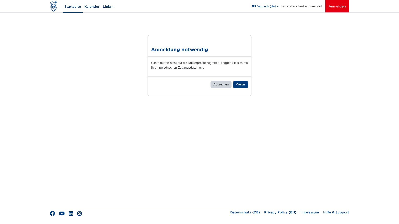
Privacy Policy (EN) (280, 212)
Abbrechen (221, 84)
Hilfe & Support (336, 212)
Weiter (240, 84)
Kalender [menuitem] (92, 6)
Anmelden (337, 6)
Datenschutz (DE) (245, 212)
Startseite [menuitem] (72, 6)
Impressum (309, 212)
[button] (265, 6)
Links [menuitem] (107, 6)
